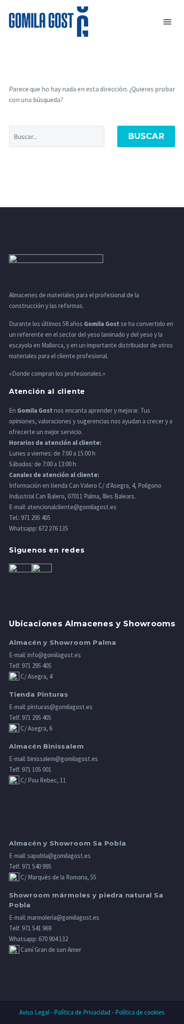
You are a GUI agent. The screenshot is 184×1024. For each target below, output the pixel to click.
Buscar (146, 136)
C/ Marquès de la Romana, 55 (57, 877)
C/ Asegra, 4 (35, 676)
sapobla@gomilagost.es (59, 856)
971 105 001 (36, 769)
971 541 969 (36, 928)
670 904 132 (53, 939)
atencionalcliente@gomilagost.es (71, 507)
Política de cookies (140, 1012)
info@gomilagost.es (54, 655)
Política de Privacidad (82, 1012)
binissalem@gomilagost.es (62, 759)
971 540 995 (36, 866)
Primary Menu (167, 21)
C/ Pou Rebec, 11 (42, 780)
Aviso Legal (34, 1012)
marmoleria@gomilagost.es (63, 917)
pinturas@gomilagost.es (59, 707)
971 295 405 (35, 518)
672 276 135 (53, 528)
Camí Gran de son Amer (50, 949)
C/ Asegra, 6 (35, 728)
